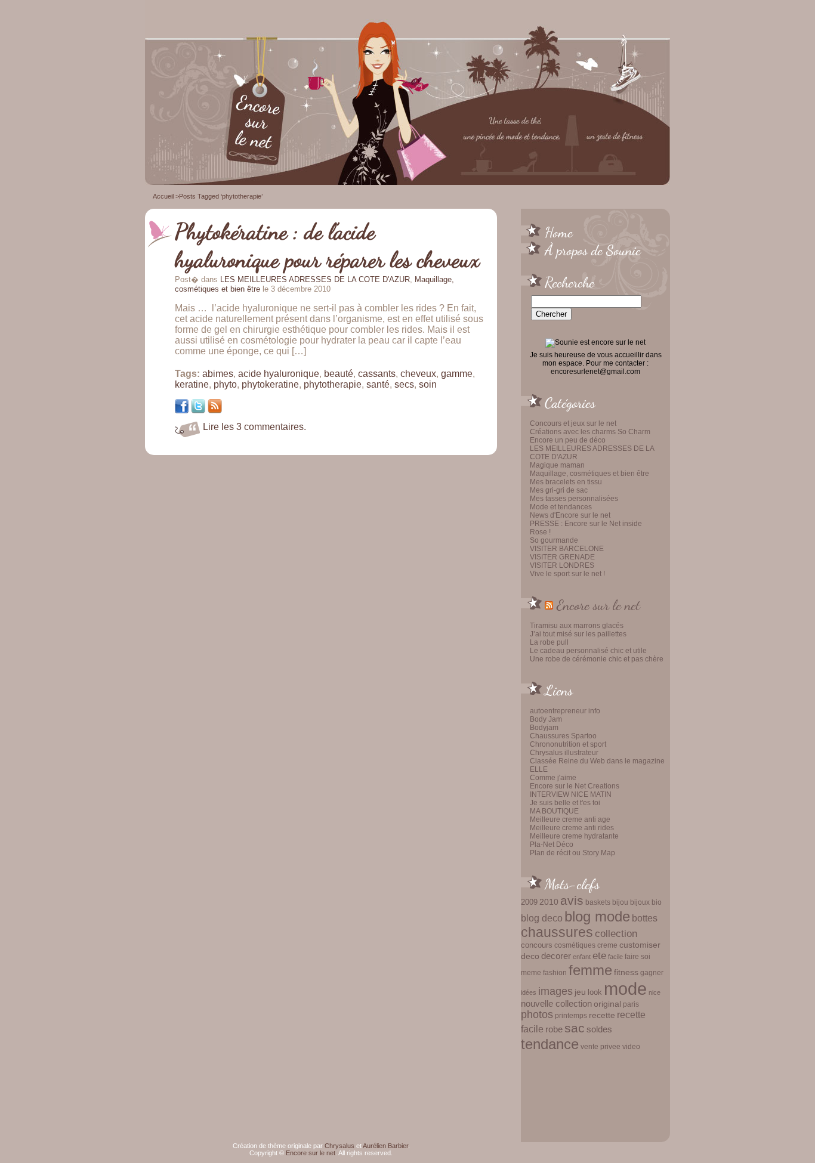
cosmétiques (574, 945)
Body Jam (546, 719)
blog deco (542, 918)
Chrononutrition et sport (568, 744)
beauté (338, 374)
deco (530, 956)
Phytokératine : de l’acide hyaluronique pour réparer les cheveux (327, 245)
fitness (626, 972)
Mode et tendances (561, 507)
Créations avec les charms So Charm (590, 432)
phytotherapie (333, 384)
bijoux (640, 902)
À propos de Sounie (593, 250)
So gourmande (554, 540)
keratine (192, 384)
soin (428, 384)
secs (404, 384)
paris (631, 1004)
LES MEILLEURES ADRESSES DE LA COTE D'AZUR (315, 279)
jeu (580, 992)
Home (559, 232)
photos (537, 1014)
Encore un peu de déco (568, 440)
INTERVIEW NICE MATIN (571, 794)
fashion (555, 973)
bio (657, 902)
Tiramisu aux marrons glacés (576, 625)
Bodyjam (544, 727)
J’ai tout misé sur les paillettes (578, 634)
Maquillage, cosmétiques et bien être (589, 473)
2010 (548, 902)
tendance (550, 1044)
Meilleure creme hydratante (574, 836)
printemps (571, 1016)
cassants (377, 374)
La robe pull (549, 642)
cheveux (418, 374)
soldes (599, 1029)
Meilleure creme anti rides (572, 828)
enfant (582, 956)
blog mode (597, 916)
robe (554, 1029)
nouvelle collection (556, 1004)
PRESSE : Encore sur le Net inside (586, 523)
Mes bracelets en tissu (566, 482)
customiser (639, 945)
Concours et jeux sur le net (573, 423)
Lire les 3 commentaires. (254, 427)
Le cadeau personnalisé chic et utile (588, 651)
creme (607, 945)
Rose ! (540, 532)
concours (536, 945)
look (595, 992)
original (607, 1004)
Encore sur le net (598, 605)
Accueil (163, 196)
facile (615, 956)
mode (625, 988)
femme (590, 970)
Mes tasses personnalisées (574, 498)
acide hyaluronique (278, 374)
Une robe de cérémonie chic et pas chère (596, 659)
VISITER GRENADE (562, 557)
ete (599, 955)
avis (572, 900)
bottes (644, 918)
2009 (529, 902)
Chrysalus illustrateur (564, 752)
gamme (457, 374)
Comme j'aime (553, 778)
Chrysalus (339, 1145)
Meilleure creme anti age (570, 819)
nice (654, 992)
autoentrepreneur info (565, 711)
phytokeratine (270, 384)
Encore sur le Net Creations (574, 786)
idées (528, 992)
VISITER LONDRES (562, 565)
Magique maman (557, 465)
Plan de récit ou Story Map (572, 853)
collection (616, 933)
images (555, 991)
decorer (556, 956)
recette (602, 1015)
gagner (651, 973)
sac (574, 1028)
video (631, 1047)
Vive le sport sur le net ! (567, 574)
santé (378, 384)
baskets (597, 902)
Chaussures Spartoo (563, 736)
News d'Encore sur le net (570, 515)
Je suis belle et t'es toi (565, 803)
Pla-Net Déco (551, 844)
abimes (217, 374)
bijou (620, 902)
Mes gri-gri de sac (559, 490)
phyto (225, 384)
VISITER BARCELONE (567, 549)
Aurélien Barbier (385, 1145)
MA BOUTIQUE (554, 811)
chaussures (557, 932)
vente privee (600, 1046)
